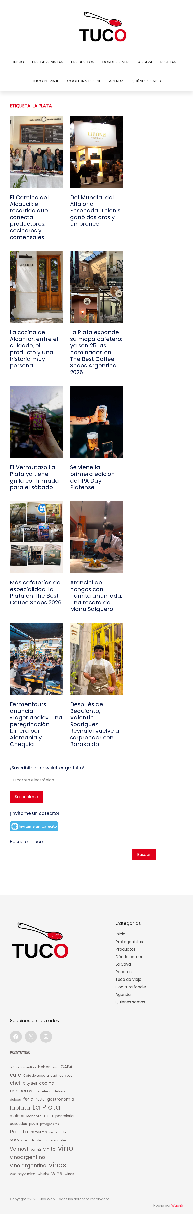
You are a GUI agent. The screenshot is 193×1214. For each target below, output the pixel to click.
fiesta (40, 1099)
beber (44, 1067)
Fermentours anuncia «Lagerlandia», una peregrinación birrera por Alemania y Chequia (36, 724)
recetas (38, 1132)
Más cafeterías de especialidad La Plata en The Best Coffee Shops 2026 (35, 592)
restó (14, 1140)
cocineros (21, 1091)
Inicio (18, 61)
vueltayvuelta (22, 1174)
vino (65, 1148)
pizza (33, 1123)
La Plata (46, 1107)
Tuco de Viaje (45, 81)
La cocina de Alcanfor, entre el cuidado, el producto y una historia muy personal (34, 349)
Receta (19, 1131)
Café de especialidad (40, 1075)
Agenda (116, 81)
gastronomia (60, 1099)
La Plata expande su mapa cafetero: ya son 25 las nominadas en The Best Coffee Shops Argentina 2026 (96, 352)
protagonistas (49, 1124)
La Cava (144, 61)
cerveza (66, 1075)
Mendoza (34, 1116)
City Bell (30, 1083)
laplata (20, 1108)
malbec (17, 1115)
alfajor (14, 1067)
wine (56, 1173)
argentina (28, 1067)
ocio (48, 1116)
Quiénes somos (146, 81)
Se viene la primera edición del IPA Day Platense (92, 477)
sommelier (59, 1140)
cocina (46, 1083)
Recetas (168, 61)
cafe (15, 1074)
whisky (43, 1174)
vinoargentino (27, 1157)
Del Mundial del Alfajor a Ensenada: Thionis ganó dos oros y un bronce (95, 210)
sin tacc (42, 1140)
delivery (59, 1091)
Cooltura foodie (84, 81)
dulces (15, 1099)
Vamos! (19, 1149)
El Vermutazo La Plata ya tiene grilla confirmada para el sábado (34, 477)
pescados (18, 1123)
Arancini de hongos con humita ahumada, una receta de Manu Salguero (96, 596)
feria (28, 1099)
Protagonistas (47, 61)
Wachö (177, 1205)
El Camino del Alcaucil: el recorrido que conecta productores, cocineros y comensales (29, 217)
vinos (57, 1165)
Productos (82, 61)
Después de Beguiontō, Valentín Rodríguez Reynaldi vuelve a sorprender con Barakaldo (94, 724)
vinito (49, 1149)
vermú (35, 1149)
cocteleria (43, 1091)
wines (69, 1174)
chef (15, 1083)
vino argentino (28, 1165)
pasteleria (64, 1115)
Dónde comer (115, 61)
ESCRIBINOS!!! (23, 1053)
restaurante (57, 1132)
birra (55, 1067)
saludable (27, 1140)
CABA (67, 1067)
